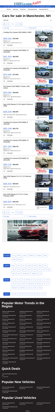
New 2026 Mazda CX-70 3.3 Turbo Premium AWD (15, 195)
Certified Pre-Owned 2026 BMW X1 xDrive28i (16, 51)
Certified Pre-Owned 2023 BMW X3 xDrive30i (16, 159)
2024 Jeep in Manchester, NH (8, 347)
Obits (30, 6)
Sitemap (27, 411)
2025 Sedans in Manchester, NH (9, 331)
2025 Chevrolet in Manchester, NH (26, 343)
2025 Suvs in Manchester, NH (8, 320)
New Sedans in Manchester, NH (43, 388)
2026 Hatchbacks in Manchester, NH (27, 331)
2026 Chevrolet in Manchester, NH (44, 324)
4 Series (34, 287)
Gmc (23, 265)
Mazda (13, 265)
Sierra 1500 (28, 279)
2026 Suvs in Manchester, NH (8, 312)
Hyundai (23, 269)
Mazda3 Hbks (22, 287)
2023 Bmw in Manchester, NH (43, 320)
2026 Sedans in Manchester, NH (9, 328)
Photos (34, 6)
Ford (34, 265)
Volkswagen (34, 273)
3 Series (47, 279)
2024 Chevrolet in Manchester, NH (44, 351)
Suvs (13, 255)
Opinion (26, 6)
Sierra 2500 (39, 283)
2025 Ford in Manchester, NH (8, 351)
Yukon (29, 287)
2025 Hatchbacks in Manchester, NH (44, 339)
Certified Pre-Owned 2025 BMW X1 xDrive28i (16, 141)
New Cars (15, 9)
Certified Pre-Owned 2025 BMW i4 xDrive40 (15, 123)
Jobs (37, 6)
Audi (18, 269)
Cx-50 (18, 279)
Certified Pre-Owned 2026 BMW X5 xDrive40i (16, 69)
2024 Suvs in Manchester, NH (25, 320)
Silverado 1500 (31, 283)
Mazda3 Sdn (14, 287)
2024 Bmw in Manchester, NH (8, 324)
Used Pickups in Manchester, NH (43, 403)
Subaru (48, 269)
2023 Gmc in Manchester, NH (25, 347)
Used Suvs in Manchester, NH (8, 403)
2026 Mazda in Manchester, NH (26, 312)
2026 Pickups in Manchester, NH (9, 316)
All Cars (9, 9)
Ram (43, 269)
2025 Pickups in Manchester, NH (9, 343)
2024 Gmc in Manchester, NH (43, 331)
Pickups (18, 255)
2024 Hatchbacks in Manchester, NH (27, 359)
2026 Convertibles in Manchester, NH (10, 335)
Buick (45, 265)
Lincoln (29, 269)
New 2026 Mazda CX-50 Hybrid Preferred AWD (18, 105)
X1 (42, 279)
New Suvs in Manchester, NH (8, 388)
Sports (22, 6)
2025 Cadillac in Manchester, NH (43, 347)
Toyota (13, 273)
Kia (39, 269)
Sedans (24, 255)
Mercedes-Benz (26, 273)
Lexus (40, 273)
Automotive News (32, 9)
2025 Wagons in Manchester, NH (26, 351)
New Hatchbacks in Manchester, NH (9, 392)
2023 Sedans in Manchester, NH (26, 328)
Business (18, 6)
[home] (27, 2)
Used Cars (23, 9)
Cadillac (39, 265)
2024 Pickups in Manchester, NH (43, 335)
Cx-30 (38, 279)
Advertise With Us (43, 9)
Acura (19, 273)
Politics (13, 6)
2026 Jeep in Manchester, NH (43, 355)
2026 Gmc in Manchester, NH (25, 316)
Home (5, 6)
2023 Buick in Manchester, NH (8, 355)
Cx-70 (13, 283)
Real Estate (42, 6)
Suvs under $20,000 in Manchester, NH (9, 375)
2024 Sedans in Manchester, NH (43, 328)
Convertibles (38, 255)
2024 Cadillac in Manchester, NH (43, 343)
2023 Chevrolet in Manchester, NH (9, 339)
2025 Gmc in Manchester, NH (25, 339)
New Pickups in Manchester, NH (26, 388)
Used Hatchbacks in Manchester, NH (9, 407)
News (9, 6)
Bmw (19, 265)
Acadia (40, 287)
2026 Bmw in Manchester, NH (43, 312)
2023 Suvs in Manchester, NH (25, 324)
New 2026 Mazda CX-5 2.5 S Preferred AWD (17, 177)
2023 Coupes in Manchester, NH (43, 359)
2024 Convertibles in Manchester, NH (10, 359)
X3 (22, 279)
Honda (34, 269)
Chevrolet (29, 265)
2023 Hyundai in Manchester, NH (26, 355)
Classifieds (48, 6)
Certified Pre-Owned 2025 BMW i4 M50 (17, 32)
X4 (44, 283)
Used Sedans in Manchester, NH (26, 403)
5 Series (23, 283)
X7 (48, 283)
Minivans (20, 259)
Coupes (14, 259)
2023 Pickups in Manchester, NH (26, 335)
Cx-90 (18, 283)
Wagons (45, 255)
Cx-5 (13, 279)
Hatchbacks (31, 255)
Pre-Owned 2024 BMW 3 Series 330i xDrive (16, 87)
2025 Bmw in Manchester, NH (43, 316)
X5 (33, 279)
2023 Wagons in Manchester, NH (9, 362)
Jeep (13, 269)
